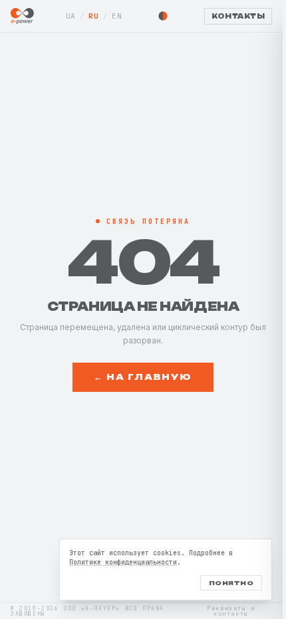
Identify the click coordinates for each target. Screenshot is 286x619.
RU (93, 16)
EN (117, 16)
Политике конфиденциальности (123, 562)
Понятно (231, 582)
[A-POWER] (22, 16)
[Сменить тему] (163, 16)
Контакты (238, 16)
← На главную (143, 377)
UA (71, 16)
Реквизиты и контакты (231, 611)
